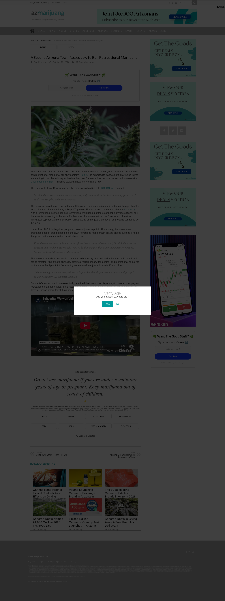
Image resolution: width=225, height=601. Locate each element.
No (118, 304)
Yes (107, 304)
